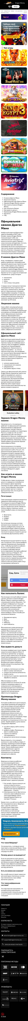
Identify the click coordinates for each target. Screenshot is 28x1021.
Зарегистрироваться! (13, 34)
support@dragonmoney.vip (13, 940)
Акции (3, 910)
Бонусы (3, 917)
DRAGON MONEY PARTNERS (13, 944)
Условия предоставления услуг (11, 924)
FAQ (2, 912)
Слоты (25, 11)
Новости (4, 908)
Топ (2, 11)
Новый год (7, 11)
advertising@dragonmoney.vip (14, 935)
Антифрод (4, 927)
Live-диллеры (18, 11)
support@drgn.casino (14, 795)
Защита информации (8, 926)
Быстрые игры (5, 12)
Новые (12, 11)
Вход (15, 6)
